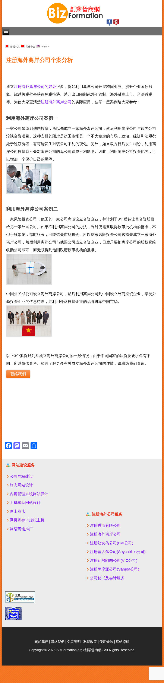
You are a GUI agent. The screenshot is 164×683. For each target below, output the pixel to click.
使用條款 (106, 642)
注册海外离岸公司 (56, 102)
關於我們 (41, 642)
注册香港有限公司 (105, 525)
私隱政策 (90, 642)
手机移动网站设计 (25, 503)
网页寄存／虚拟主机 (27, 520)
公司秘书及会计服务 (107, 578)
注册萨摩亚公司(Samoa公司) (114, 569)
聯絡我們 (18, 374)
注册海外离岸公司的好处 (35, 87)
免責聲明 (74, 642)
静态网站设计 (21, 485)
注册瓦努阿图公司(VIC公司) (113, 560)
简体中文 (30, 46)
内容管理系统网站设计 (29, 494)
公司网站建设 (21, 476)
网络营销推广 (21, 529)
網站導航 (122, 642)
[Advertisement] (54, 71)
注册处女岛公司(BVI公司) (111, 543)
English (44, 46)
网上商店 (17, 511)
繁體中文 (14, 46)
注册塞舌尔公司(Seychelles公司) (118, 552)
